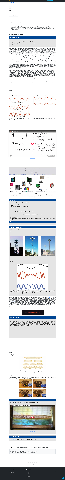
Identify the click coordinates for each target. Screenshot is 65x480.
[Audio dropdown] (19, 15)
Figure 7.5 (50, 297)
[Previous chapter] (32, 479)
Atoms (11, 2)
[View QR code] (14, 15)
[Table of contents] (8, 2)
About (11, 475)
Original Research (29, 473)
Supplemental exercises (13, 439)
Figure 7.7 (27, 370)
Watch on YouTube (32, 158)
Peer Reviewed (28, 472)
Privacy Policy (12, 472)
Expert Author (28, 476)
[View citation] (11, 15)
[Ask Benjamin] (63, 478)
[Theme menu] (54, 1)
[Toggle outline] (9, 15)
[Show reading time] (24, 15)
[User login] (56, 1)
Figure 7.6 (37, 341)
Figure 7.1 (34, 82)
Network (11, 473)
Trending (28, 475)
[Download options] (16, 15)
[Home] (9, 1)
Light (13, 2)
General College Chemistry (14, 0)
